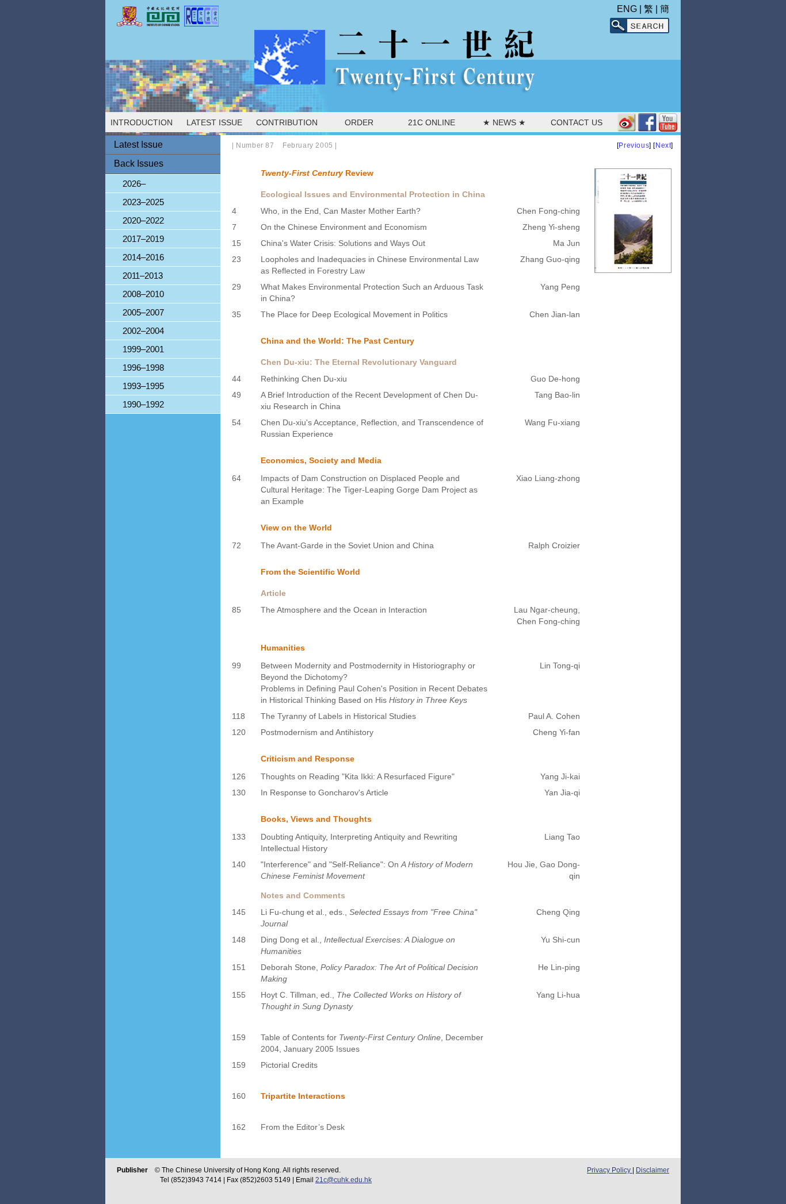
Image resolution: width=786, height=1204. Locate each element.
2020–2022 (143, 220)
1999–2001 (143, 349)
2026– (134, 184)
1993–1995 (143, 386)
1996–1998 (143, 367)
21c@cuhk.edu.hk (343, 1180)
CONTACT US (576, 122)
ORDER (359, 122)
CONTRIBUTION (287, 122)
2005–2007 (143, 312)
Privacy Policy (609, 1170)
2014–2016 (143, 257)
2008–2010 (143, 294)
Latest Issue (138, 144)
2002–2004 (143, 331)
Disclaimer (652, 1170)
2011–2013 (143, 275)
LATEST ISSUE (214, 122)
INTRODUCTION (141, 122)
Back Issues (138, 163)
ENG (627, 9)
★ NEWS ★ (504, 122)
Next (663, 145)
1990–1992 (143, 404)
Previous (634, 145)
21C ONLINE (431, 122)
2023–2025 (143, 202)
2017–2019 (143, 239)
